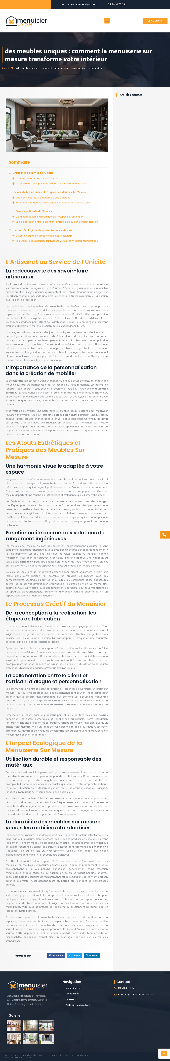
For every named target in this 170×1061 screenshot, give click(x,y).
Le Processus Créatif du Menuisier (33, 211)
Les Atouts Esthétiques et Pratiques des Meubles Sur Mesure (49, 192)
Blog (13, 68)
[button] (107, 21)
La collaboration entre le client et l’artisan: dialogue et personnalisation (57, 221)
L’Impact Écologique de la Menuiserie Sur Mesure (42, 230)
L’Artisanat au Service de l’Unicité (33, 172)
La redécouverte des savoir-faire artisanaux (41, 178)
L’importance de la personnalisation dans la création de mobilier (53, 183)
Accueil (5, 68)
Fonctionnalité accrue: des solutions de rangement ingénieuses (53, 202)
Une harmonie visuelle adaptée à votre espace (43, 197)
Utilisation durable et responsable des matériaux (44, 235)
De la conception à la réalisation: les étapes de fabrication (50, 216)
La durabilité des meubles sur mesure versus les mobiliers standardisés (57, 241)
